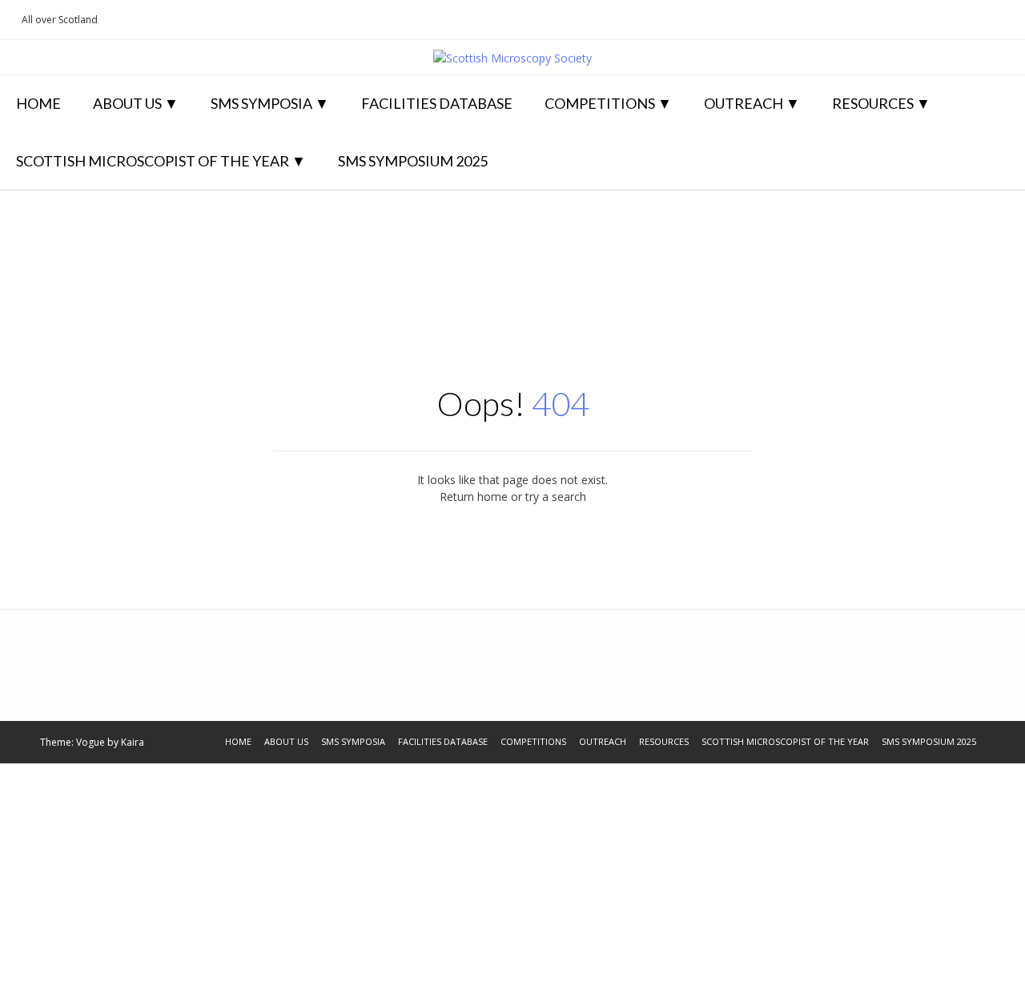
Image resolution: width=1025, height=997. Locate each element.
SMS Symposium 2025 (413, 161)
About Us (127, 103)
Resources (873, 103)
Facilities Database (436, 103)
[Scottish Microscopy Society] (512, 58)
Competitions (600, 103)
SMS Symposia (261, 103)
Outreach (743, 103)
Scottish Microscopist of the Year (152, 161)
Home (38, 103)
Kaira (132, 742)
